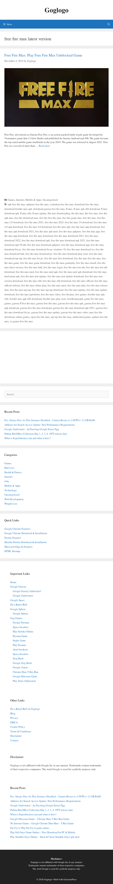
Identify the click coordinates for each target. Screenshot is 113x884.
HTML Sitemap (12, 551)
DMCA (14, 722)
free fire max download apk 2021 (68, 240)
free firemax (68, 294)
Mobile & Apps (33, 199)
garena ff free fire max (23, 303)
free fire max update (75, 289)
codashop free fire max (62, 204)
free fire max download (41, 235)
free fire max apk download (86, 227)
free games (81, 294)
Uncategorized (50, 199)
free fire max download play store (71, 253)
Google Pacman (21, 622)
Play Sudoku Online (23, 631)
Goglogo (57, 10)
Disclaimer (16, 735)
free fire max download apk (36, 240)
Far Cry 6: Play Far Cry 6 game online (29, 828)
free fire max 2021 (34, 222)
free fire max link (33, 267)
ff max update (39, 213)
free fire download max (26, 218)
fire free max (91, 213)
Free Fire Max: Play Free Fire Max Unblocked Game (43, 55)
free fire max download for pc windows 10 (44, 249)
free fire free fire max (50, 218)
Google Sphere (18, 609)
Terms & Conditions (20, 731)
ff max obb (25, 213)
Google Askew (20, 667)
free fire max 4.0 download (38, 227)
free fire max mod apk (46, 272)
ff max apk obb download (87, 209)
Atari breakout (20, 649)
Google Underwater (23, 595)
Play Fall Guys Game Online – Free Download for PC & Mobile (42, 832)
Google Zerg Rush (22, 663)
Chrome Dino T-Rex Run (25, 672)
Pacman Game (20, 636)
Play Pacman (19, 645)
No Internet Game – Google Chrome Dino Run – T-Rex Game (42, 823)
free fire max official (82, 281)
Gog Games (16, 618)
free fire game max (72, 218)
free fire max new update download (66, 276)
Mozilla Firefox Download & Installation (25, 542)
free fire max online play (33, 285)
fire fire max (77, 213)
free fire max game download (35, 263)
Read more (44, 145)
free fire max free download (58, 258)
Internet (20, 199)
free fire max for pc (33, 258)
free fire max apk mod (46, 231)
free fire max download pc (38, 253)
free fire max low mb (74, 267)
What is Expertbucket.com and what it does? (27, 438)
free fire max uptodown (28, 294)
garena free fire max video (74, 312)
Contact (14, 740)
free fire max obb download (57, 281)
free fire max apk (61, 227)
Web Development (14, 499)
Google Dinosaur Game (25, 676)
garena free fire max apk (70, 303)
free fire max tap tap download (47, 289)
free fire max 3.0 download (79, 222)
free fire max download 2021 (69, 235)
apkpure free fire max (37, 204)
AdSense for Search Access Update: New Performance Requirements (39, 424)
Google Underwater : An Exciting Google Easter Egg (31, 429)
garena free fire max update (45, 312)
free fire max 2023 (54, 222)
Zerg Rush (18, 658)
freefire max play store (54, 298)
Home (13, 582)
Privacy (14, 718)
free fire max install (86, 263)
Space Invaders (21, 627)
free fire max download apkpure (43, 244)
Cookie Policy (17, 726)
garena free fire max (46, 303)
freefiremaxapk (75, 298)
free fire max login (53, 267)
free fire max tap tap (20, 289)
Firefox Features (12, 537)
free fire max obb (33, 281)
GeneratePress (70, 879)
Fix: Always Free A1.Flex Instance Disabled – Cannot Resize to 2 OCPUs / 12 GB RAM (49, 420)
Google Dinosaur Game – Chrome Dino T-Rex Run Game (39, 819)
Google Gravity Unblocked (27, 591)
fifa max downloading (59, 213)
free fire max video (50, 294)
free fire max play (76, 285)
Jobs (6, 481)
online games (23, 317)
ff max (69, 209)
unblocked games (82, 317)
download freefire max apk (18, 209)
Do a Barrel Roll (18, 604)
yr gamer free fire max (21, 321)
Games (11, 199)
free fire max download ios (80, 249)
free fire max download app (75, 244)
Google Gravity (18, 586)
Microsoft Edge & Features (18, 546)
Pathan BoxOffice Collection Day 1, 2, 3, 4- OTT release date (35, 433)
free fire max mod (25, 272)
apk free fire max (16, 204)
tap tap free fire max (61, 317)
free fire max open (57, 285)
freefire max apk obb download (26, 298)
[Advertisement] (56, 172)
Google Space (17, 600)
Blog (12, 713)
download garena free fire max (49, 209)
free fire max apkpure (70, 231)
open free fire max (40, 317)
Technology (10, 490)
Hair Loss (9, 467)
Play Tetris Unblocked (24, 681)
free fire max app (91, 231)
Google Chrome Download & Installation (25, 533)
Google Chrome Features (17, 528)
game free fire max (94, 298)
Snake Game (19, 640)
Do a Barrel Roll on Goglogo (25, 709)
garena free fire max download (36, 308)
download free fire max (87, 204)
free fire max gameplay (63, 263)
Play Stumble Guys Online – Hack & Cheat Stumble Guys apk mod (44, 837)
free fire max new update (33, 276)
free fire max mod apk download (75, 272)
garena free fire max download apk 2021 (74, 308)
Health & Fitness (13, 472)
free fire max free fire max (87, 258)
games (7, 303)
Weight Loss (10, 503)
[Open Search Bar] (108, 24)
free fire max (89, 218)
